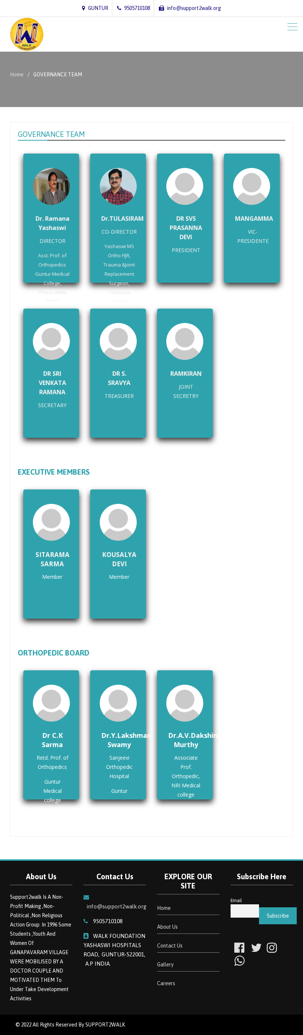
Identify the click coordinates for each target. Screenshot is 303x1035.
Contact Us (170, 946)
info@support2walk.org (116, 906)
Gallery (165, 964)
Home (164, 908)
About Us (167, 927)
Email (236, 900)
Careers (166, 983)
